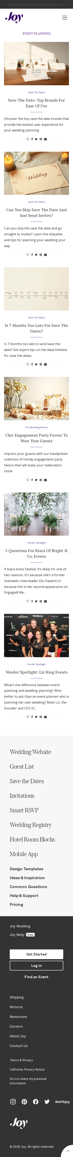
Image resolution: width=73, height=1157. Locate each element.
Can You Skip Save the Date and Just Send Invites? (36, 212)
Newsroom (18, 1017)
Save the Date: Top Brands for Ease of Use (36, 103)
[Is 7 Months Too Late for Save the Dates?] (36, 288)
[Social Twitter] (47, 1101)
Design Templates (26, 868)
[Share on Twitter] (36, 139)
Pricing (16, 904)
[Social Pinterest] (24, 1101)
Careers (16, 1026)
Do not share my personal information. (28, 1081)
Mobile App (24, 853)
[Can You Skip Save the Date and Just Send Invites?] (36, 173)
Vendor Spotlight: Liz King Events (37, 672)
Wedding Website (30, 751)
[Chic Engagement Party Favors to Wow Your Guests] (36, 398)
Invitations (22, 795)
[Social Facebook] (35, 1101)
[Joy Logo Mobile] (14, 17)
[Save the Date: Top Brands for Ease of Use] (36, 63)
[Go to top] (68, 1151)
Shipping (17, 997)
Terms (14, 1060)
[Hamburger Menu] (65, 18)
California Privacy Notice (27, 1069)
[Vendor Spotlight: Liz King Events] (36, 635)
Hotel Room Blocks (32, 839)
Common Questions (28, 886)
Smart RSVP (24, 810)
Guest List (22, 766)
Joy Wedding (20, 926)
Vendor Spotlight (36, 542)
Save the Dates (27, 781)
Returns (16, 1007)
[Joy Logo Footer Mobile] (36, 1124)
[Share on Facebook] (32, 139)
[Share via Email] (45, 139)
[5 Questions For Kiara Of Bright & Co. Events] (36, 514)
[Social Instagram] (13, 1101)
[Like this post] (27, 139)
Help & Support (24, 895)
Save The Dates (36, 92)
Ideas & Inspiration (27, 877)
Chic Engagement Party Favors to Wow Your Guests (36, 438)
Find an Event (36, 977)
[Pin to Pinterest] (41, 139)
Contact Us (19, 1046)
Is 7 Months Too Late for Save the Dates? (36, 328)
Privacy (28, 1060)
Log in (36, 965)
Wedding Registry (31, 824)
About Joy (18, 1036)
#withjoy (62, 1102)
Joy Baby (21, 934)
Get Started (36, 954)
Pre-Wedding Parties (36, 427)
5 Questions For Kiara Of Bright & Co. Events (36, 553)
